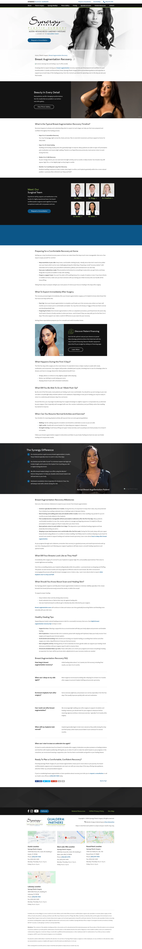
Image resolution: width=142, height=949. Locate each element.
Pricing (75, 5)
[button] (54, 781)
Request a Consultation (84, 2)
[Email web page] (63, 781)
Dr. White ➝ (92, 216)
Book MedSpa (97, 2)
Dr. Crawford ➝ (107, 198)
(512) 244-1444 (95, 857)
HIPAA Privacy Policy (96, 811)
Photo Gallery (65, 5)
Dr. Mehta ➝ (77, 216)
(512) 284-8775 (65, 857)
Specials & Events (86, 5)
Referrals (44, 811)
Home (37, 55)
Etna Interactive (109, 822)
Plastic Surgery (39, 5)
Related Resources (78, 811)
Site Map (111, 811)
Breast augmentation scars (43, 607)
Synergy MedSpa (53, 5)
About (29, 5)
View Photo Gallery (43, 107)
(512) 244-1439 (36, 857)
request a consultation (96, 773)
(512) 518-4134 (36, 897)
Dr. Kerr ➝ (77, 198)
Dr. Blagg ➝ (93, 198)
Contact (111, 5)
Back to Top (103, 781)
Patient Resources (100, 5)
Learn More (76, 350)
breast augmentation (63, 68)
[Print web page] (59, 781)
